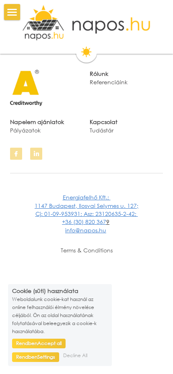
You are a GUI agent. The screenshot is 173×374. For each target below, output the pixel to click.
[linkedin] (36, 154)
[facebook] (16, 154)
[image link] (86, 22)
